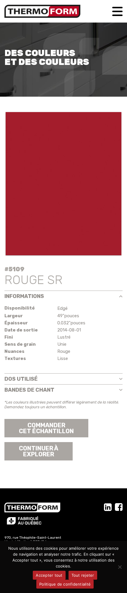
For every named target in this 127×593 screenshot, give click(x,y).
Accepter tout (49, 575)
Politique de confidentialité (65, 584)
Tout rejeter (82, 575)
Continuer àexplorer (38, 451)
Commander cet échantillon (46, 428)
